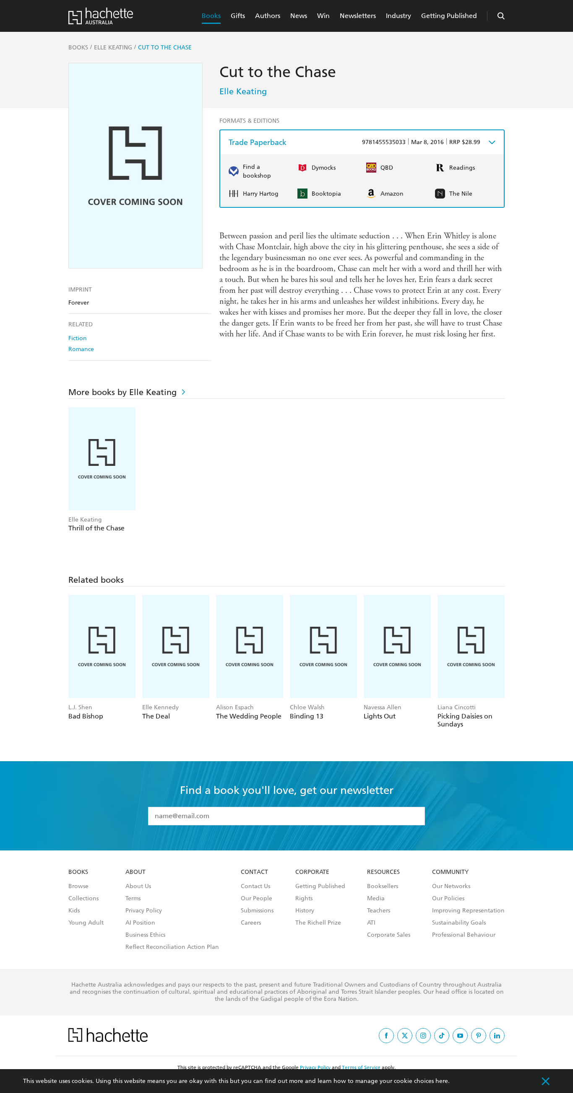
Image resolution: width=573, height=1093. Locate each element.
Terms (133, 899)
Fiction (77, 338)
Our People (256, 899)
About (135, 872)
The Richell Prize (318, 923)
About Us (138, 886)
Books (211, 16)
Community (450, 872)
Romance (81, 349)
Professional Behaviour (463, 935)
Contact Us (255, 886)
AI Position (140, 923)
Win (323, 16)
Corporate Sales (388, 935)
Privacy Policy (143, 911)
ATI (371, 923)
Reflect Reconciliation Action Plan (172, 947)
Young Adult (86, 923)
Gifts (238, 16)
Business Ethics (145, 935)
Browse (78, 886)
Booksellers (382, 886)
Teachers (378, 911)
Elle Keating (243, 91)
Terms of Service (361, 1067)
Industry (398, 16)
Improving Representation (468, 911)
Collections (83, 899)
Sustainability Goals (459, 923)
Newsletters (358, 16)
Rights (304, 899)
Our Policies (448, 899)
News (298, 16)
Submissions (257, 911)
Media (376, 899)
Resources (383, 872)
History (304, 911)
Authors (267, 16)
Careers (251, 923)
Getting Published (449, 16)
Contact (254, 872)
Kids (74, 911)
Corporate (312, 872)
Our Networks (451, 886)
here (441, 1081)
